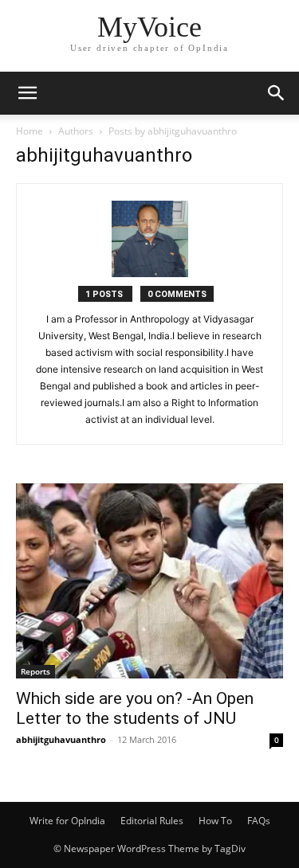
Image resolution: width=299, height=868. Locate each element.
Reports (35, 671)
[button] (27, 93)
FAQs (258, 820)
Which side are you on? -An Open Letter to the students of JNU (135, 708)
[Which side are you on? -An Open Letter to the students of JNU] (149, 580)
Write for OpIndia (67, 820)
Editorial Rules (151, 820)
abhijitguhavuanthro (61, 739)
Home (29, 131)
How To (215, 820)
